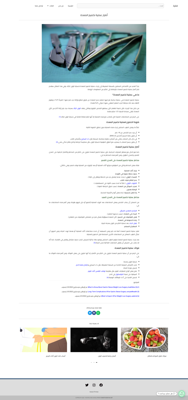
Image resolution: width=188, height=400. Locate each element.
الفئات (52, 5)
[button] (98, 313)
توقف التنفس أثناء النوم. (96, 271)
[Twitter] (87, 385)
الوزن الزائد (77, 108)
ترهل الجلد (133, 223)
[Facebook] (101, 385)
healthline (131, 287)
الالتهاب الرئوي (131, 183)
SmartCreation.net (107, 398)
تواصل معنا (39, 5)
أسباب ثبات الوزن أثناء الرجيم (55, 356)
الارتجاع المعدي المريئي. (128, 210)
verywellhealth (132, 291)
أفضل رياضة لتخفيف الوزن (107, 356)
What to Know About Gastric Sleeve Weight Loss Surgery (107, 287)
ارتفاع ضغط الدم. (82, 264)
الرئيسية (70, 5)
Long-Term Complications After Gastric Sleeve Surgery (107, 291)
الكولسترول (120, 274)
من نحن (61, 5)
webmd (134, 296)
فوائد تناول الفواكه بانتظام (157, 356)
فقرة (175, 6)
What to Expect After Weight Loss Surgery (116, 296)
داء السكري (85, 138)
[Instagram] (94, 385)
